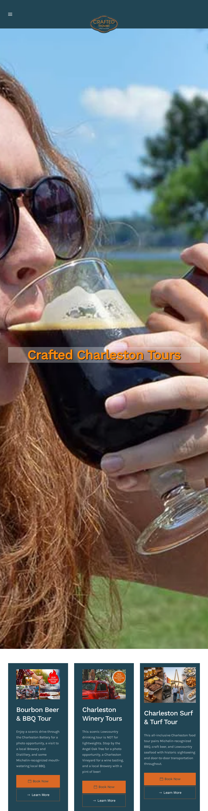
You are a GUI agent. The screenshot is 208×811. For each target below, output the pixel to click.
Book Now (41, 781)
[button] (10, 14)
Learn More (41, 795)
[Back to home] (104, 24)
